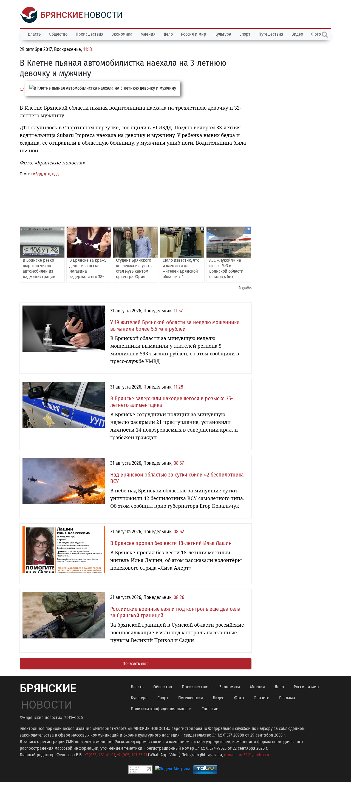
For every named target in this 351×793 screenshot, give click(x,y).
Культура (222, 34)
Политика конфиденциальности (161, 708)
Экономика (122, 34)
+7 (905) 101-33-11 (132, 754)
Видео (297, 34)
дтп (47, 173)
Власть (34, 34)
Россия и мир (193, 34)
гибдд (36, 173)
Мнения (148, 34)
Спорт (244, 34)
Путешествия (271, 34)
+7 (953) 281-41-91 (99, 754)
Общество (58, 34)
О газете (261, 697)
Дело (168, 34)
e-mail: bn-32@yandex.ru (246, 754)
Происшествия (89, 34)
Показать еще (136, 663)
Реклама (287, 697)
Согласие (210, 708)
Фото (239, 697)
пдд (55, 173)
